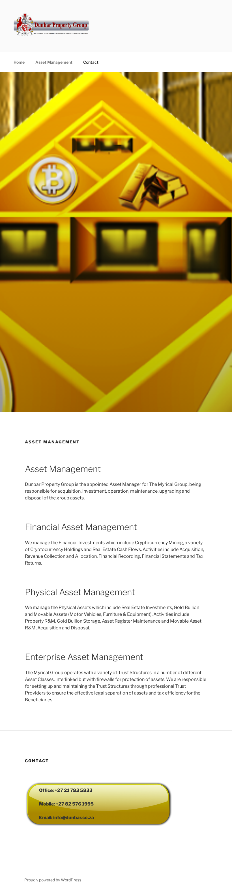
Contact (90, 62)
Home (19, 62)
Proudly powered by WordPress (52, 879)
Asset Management (53, 62)
